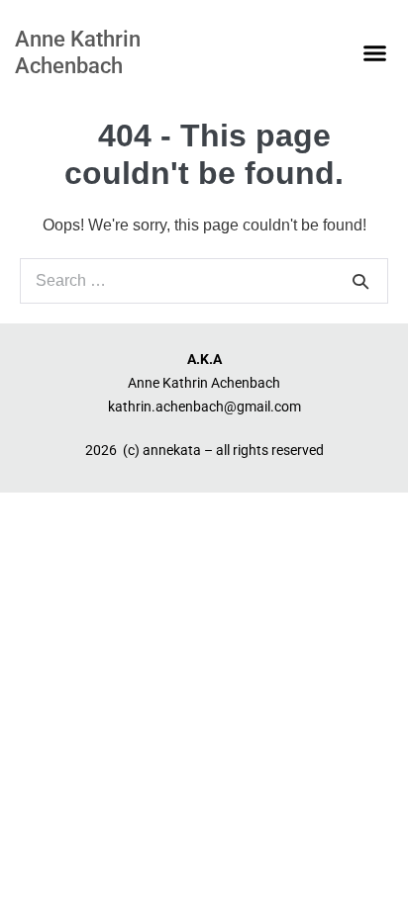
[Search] (360, 281)
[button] (375, 53)
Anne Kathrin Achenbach (78, 52)
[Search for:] (204, 280)
